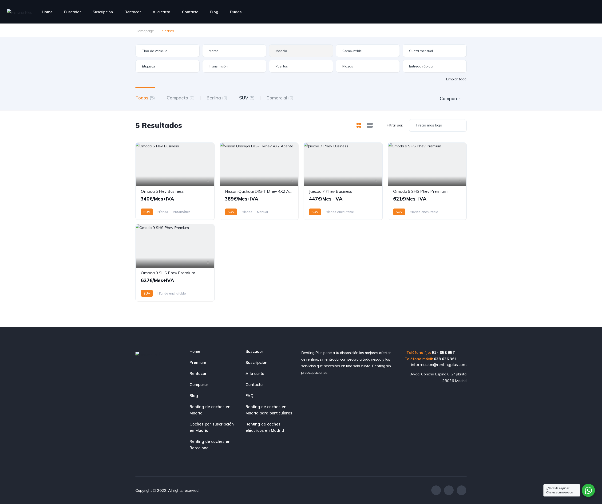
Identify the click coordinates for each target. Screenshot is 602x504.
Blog (214, 11)
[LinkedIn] (461, 490)
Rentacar (133, 11)
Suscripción (103, 11)
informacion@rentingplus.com (438, 364)
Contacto (190, 11)
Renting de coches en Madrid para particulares (269, 409)
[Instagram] (449, 490)
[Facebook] (436, 490)
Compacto (181, 98)
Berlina (216, 98)
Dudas (236, 11)
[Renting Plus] (19, 12)
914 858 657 (443, 352)
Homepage (144, 30)
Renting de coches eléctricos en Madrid (265, 427)
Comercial (279, 98)
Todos (145, 98)
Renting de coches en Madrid (210, 409)
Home (47, 11)
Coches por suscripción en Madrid (212, 427)
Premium (198, 362)
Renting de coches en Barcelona (210, 444)
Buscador (72, 11)
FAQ (249, 395)
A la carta (161, 11)
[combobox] (167, 50)
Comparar (199, 384)
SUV (247, 98)
